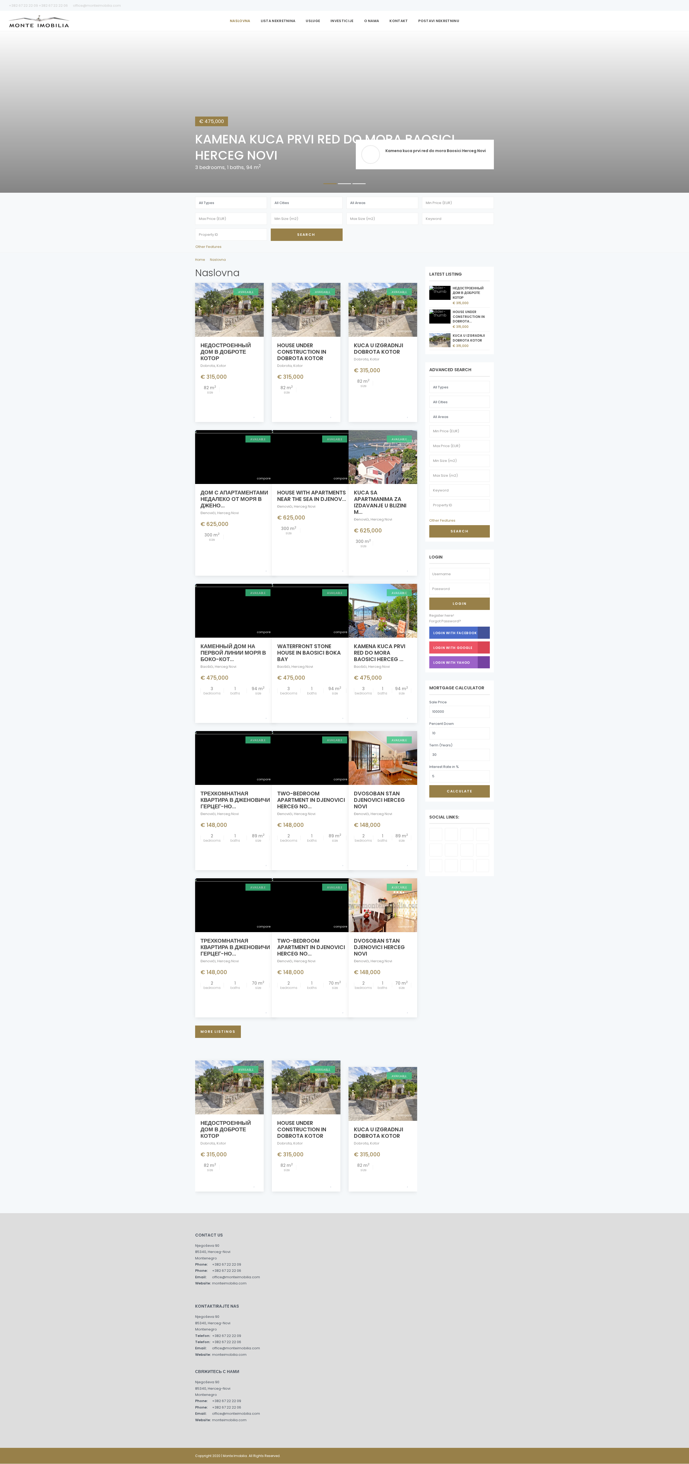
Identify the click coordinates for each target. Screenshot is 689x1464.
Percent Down (441, 723)
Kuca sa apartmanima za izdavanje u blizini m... (380, 502)
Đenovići (208, 512)
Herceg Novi (228, 512)
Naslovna (240, 20)
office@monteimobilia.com (96, 5)
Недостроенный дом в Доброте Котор (226, 352)
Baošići (207, 666)
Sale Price (438, 702)
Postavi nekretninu (438, 20)
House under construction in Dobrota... (469, 317)
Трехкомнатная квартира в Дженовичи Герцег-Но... (235, 800)
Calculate (459, 791)
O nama (371, 20)
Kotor (221, 365)
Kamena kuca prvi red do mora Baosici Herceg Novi (435, 150)
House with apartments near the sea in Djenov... (311, 496)
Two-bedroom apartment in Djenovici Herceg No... (311, 800)
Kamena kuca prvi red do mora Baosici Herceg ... (379, 653)
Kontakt (398, 20)
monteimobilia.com (229, 1283)
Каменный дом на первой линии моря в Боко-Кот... (233, 653)
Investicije (342, 20)
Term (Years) (440, 745)
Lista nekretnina (278, 20)
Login (460, 603)
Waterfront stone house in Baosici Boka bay (309, 653)
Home (200, 259)
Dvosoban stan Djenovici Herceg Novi (379, 800)
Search (460, 531)
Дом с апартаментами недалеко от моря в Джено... (234, 499)
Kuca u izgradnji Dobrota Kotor (378, 349)
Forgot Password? (445, 621)
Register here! (441, 615)
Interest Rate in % (444, 766)
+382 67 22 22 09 (24, 5)
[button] (13, 112)
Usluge (313, 20)
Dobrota (208, 365)
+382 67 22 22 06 (54, 5)
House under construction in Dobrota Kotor (301, 352)
